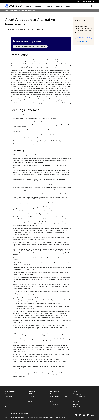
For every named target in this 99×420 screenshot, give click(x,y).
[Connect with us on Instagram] (79, 415)
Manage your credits (82, 41)
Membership (39, 6)
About (68, 6)
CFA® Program (32, 394)
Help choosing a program (35, 402)
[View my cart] (93, 2)
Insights (49, 6)
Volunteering (54, 404)
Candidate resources (34, 399)
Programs (28, 6)
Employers (8, 1)
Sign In (79, 1)
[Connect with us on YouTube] (84, 415)
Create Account (86, 1)
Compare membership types (58, 396)
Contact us (8, 407)
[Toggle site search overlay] (92, 6)
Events (7, 402)
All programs (31, 396)
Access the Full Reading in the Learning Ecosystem (31, 46)
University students (25, 1)
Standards (59, 6)
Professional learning (19, 10)
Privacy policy (77, 394)
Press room (8, 399)
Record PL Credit (83, 37)
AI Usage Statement (78, 399)
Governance (8, 396)
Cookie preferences (78, 407)
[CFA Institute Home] (13, 6)
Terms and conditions (79, 396)
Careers (7, 404)
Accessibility (76, 402)
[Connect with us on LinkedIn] (75, 415)
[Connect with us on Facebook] (88, 415)
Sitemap (75, 404)
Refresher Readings (30, 10)
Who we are (8, 394)
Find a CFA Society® (55, 402)
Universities (15, 1)
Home (6, 10)
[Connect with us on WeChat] (92, 415)
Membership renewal (56, 399)
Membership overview (56, 394)
